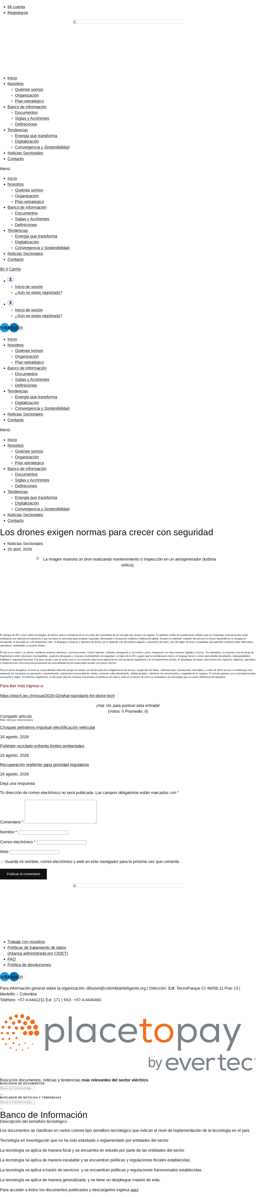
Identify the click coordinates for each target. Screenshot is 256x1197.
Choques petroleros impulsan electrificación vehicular (47, 727)
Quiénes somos (29, 89)
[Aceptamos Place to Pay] (128, 1070)
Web (4, 851)
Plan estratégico (29, 101)
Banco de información (26, 107)
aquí (134, 1189)
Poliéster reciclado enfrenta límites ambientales (42, 746)
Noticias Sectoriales (25, 153)
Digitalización (27, 141)
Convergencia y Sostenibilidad (42, 147)
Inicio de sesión (29, 286)
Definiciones (26, 124)
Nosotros (15, 83)
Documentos (26, 112)
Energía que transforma (36, 135)
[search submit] (1, 1094)
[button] (128, 169)
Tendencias (17, 130)
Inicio (12, 78)
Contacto (15, 158)
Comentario (12, 822)
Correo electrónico (18, 842)
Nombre (8, 832)
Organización (27, 95)
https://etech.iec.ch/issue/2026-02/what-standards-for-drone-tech (57, 695)
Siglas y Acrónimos (32, 118)
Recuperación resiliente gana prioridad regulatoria (44, 764)
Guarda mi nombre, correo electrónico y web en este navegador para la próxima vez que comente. (92, 861)
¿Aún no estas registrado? (38, 292)
